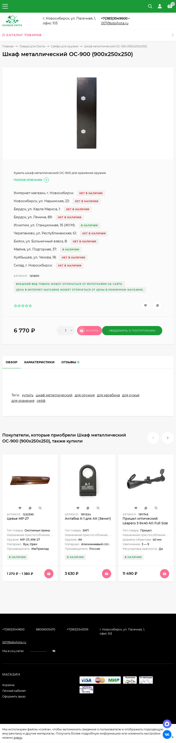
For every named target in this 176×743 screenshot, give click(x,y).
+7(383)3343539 (77, 629)
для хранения (22, 401)
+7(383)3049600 (114, 18)
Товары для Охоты (32, 46)
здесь (18, 737)
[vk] (53, 651)
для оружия (85, 395)
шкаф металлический (54, 395)
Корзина (8, 685)
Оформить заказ (13, 696)
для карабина (108, 395)
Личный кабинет (14, 690)
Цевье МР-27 (18, 518)
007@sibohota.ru (114, 23)
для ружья (130, 395)
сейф (41, 401)
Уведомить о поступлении (132, 330)
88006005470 (45, 629)
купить (27, 395)
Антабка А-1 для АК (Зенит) (88, 518)
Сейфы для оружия (64, 46)
